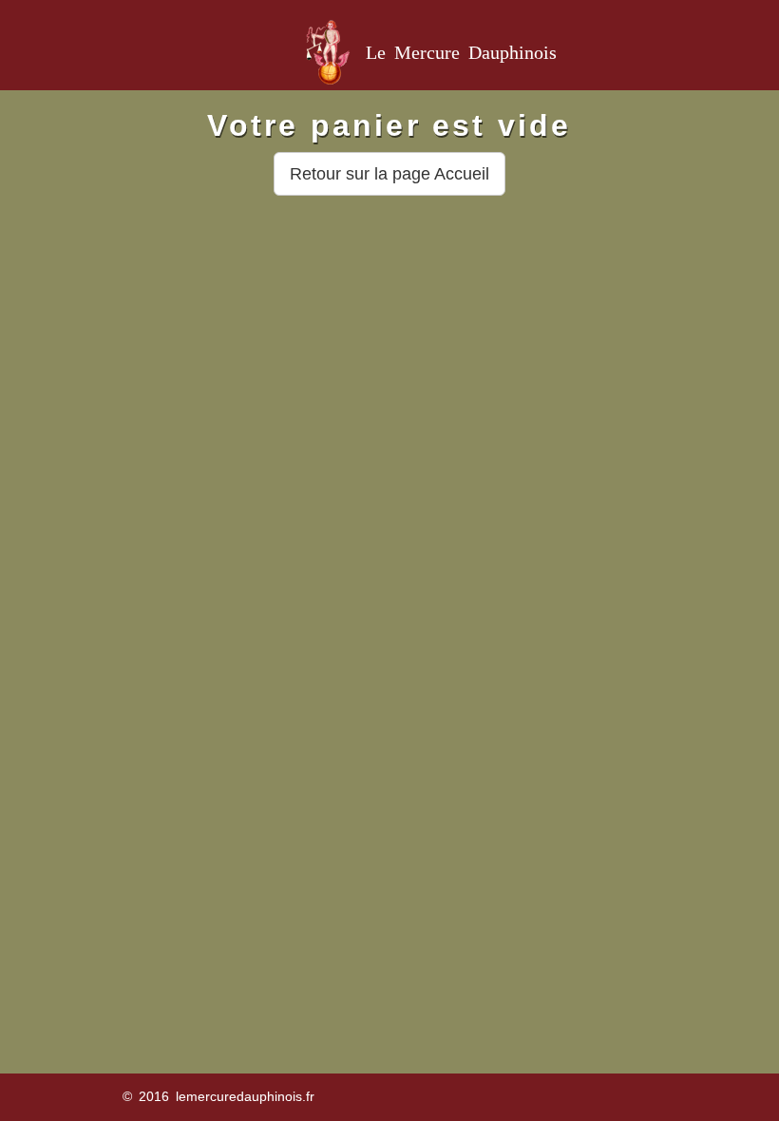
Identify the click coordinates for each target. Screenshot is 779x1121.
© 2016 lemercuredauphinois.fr (218, 1096)
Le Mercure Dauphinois (461, 52)
